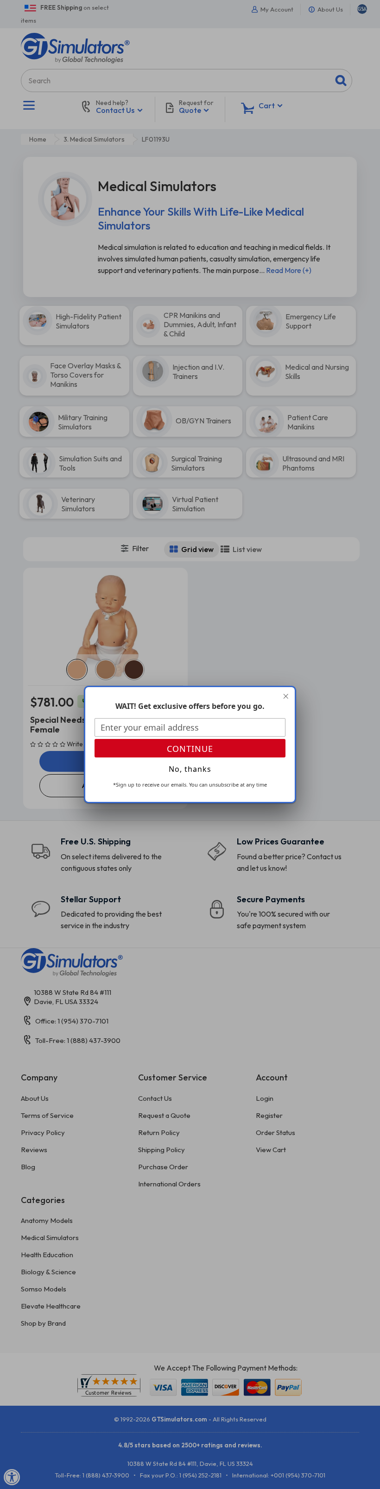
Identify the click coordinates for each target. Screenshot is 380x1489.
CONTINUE (190, 748)
